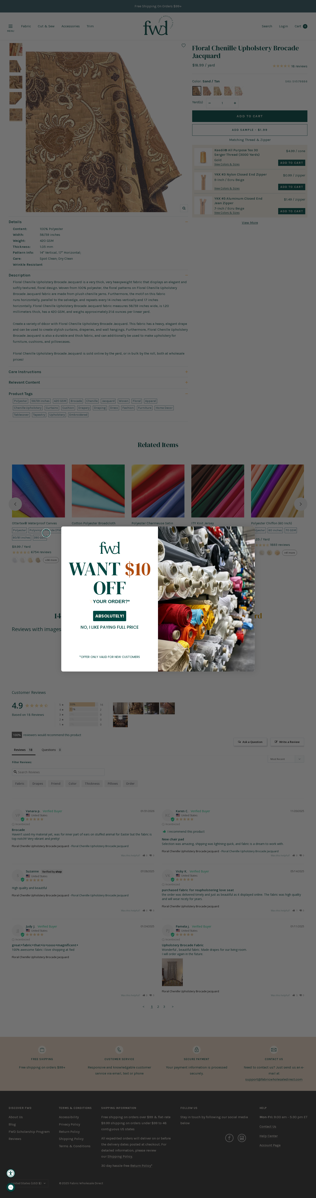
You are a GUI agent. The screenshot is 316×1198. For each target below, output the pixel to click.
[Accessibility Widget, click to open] (10, 1173)
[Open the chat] (10, 1187)
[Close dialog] (46, 533)
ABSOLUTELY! (109, 616)
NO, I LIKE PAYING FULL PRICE (110, 627)
